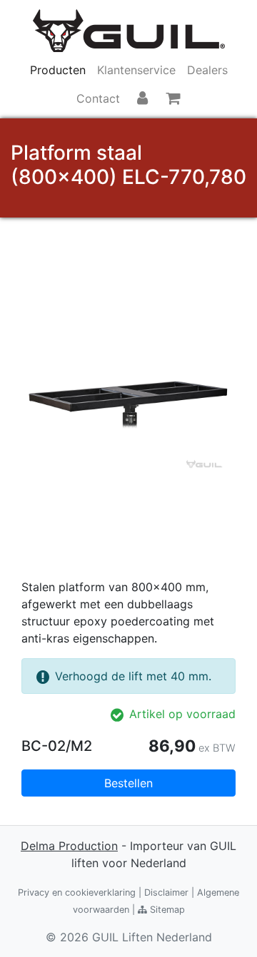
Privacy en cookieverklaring (77, 892)
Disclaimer (166, 892)
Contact (98, 98)
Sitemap (166, 909)
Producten (58, 70)
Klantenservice (136, 70)
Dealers (207, 70)
